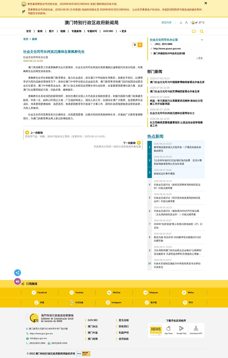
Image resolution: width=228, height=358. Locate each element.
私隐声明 (124, 332)
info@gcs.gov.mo (38, 338)
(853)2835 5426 (59, 343)
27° (202, 22)
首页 (25, 39)
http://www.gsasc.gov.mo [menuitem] (167, 48)
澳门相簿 (93, 338)
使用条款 (124, 338)
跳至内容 (167, 22)
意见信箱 (124, 320)
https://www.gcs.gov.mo (41, 333)
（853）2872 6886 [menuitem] (162, 44)
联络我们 (124, 326)
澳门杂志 (93, 326)
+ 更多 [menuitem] (200, 58)
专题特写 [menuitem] (92, 31)
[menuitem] (40, 31)
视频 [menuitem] (62, 31)
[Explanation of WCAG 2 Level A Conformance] (83, 353)
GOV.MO (93, 320)
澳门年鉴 (93, 332)
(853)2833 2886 (37, 343)
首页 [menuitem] (28, 31)
